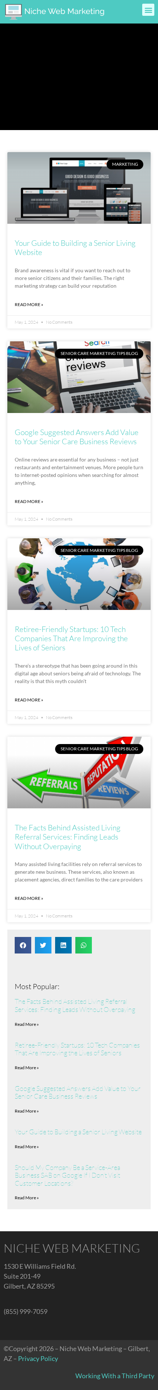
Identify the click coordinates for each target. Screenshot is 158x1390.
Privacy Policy (38, 1358)
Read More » (29, 304)
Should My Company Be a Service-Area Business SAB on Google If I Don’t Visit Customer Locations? (67, 1175)
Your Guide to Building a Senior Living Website (75, 247)
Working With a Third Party (114, 1376)
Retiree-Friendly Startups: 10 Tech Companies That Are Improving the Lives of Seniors (71, 638)
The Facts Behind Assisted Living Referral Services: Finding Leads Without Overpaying (68, 837)
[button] (148, 10)
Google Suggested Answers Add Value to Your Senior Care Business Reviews (77, 436)
